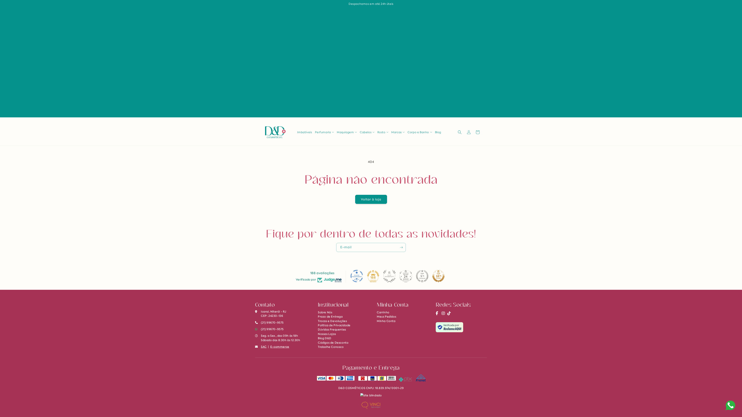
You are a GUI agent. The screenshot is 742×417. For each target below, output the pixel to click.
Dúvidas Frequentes (332, 329)
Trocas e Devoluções (332, 321)
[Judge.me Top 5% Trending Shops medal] (422, 276)
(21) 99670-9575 (272, 329)
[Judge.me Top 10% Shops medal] (438, 276)
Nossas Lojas (327, 334)
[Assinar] (401, 247)
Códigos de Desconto (333, 342)
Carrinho (383, 312)
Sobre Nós (325, 312)
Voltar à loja (371, 199)
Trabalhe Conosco (331, 347)
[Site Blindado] (371, 395)
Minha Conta (386, 321)
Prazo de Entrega (330, 316)
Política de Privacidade (334, 325)
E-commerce (279, 346)
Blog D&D (324, 338)
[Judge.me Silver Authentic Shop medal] (389, 276)
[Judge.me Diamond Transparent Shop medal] (357, 276)
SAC (264, 346)
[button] (324, 132)
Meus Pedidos (386, 316)
